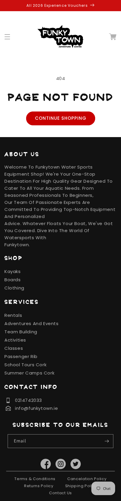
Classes (13, 348)
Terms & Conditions (35, 479)
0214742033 (28, 400)
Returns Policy (38, 486)
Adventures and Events (31, 323)
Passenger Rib (21, 356)
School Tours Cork (25, 365)
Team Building (20, 332)
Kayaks (12, 271)
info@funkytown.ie (36, 408)
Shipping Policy (81, 486)
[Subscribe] (106, 441)
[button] (10, 36)
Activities (15, 340)
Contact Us (60, 493)
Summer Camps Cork (29, 373)
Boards (12, 280)
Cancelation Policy (87, 479)
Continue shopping (60, 118)
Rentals (13, 315)
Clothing (14, 288)
